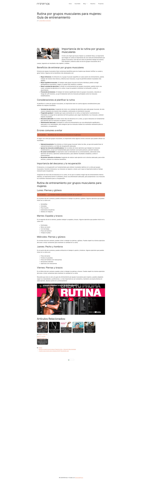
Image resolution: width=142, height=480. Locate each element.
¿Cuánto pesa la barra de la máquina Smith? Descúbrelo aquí (54, 351)
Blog (84, 3)
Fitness (40, 347)
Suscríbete (77, 3)
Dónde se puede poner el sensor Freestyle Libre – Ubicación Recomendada (57, 349)
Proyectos (101, 3)
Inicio (70, 3)
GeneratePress (79, 477)
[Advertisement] (71, 34)
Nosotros (92, 3)
